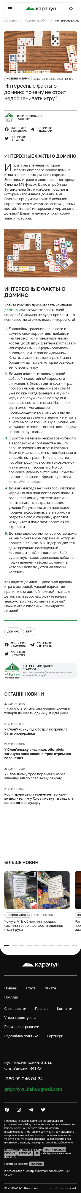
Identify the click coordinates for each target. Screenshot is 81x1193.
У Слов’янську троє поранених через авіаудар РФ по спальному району (34, 776)
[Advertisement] (40, 829)
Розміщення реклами (21, 1027)
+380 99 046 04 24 (23, 1078)
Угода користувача (20, 1018)
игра (29, 631)
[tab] (6, 945)
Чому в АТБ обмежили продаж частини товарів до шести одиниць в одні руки (37, 711)
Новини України (36, 20)
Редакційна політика (21, 1036)
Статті (31, 988)
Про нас (41, 1009)
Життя (50, 988)
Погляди (11, 997)
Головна (10, 20)
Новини (10, 988)
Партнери (55, 1036)
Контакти (64, 1009)
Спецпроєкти (15, 1009)
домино (11, 310)
